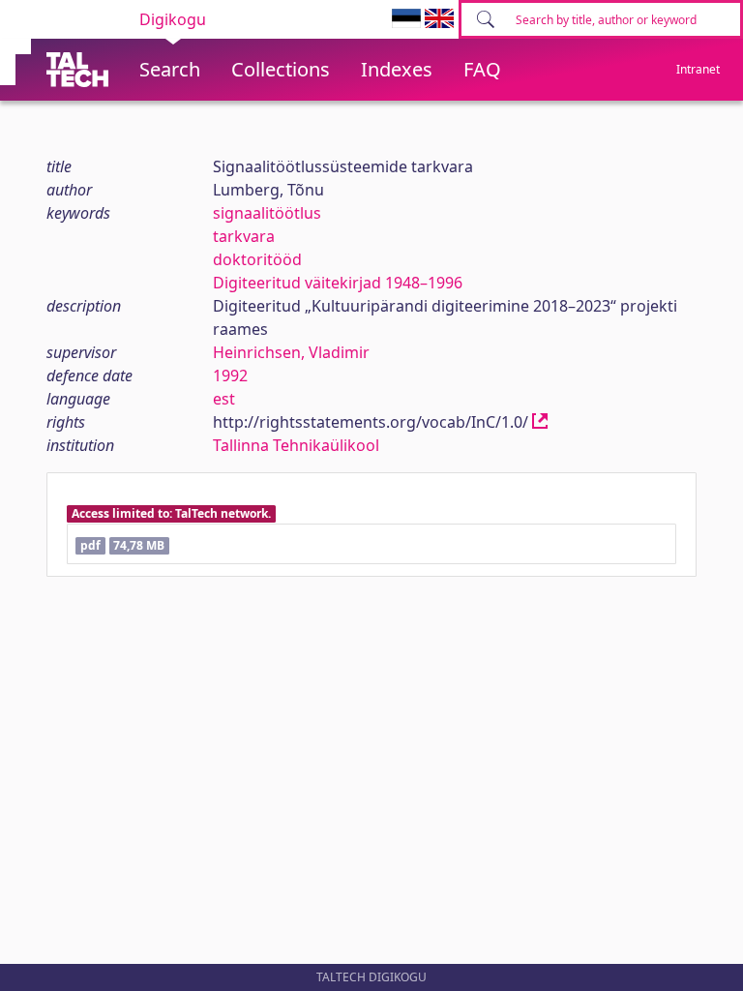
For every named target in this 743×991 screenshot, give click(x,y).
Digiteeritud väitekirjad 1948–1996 (337, 282)
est (224, 398)
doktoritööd (257, 259)
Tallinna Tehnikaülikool (296, 445)
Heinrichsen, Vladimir (291, 352)
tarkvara (244, 236)
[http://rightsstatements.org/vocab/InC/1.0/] (540, 422)
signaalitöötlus (267, 213)
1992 (230, 375)
